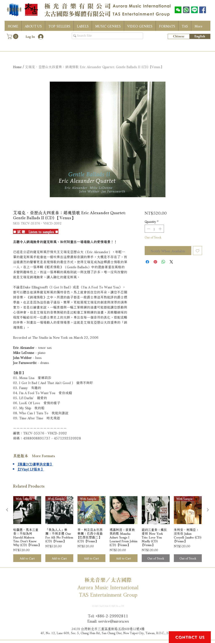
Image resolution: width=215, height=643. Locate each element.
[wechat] (178, 10)
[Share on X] (171, 261)
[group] (107, 529)
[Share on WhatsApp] (163, 261)
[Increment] (160, 229)
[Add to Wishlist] (197, 250)
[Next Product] (207, 509)
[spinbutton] (154, 229)
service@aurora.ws (113, 621)
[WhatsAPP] (186, 10)
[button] (13, 36)
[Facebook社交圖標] (202, 10)
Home (17, 66)
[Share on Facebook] (147, 261)
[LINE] (194, 10)
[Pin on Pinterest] (155, 261)
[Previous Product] (7, 509)
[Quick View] (124, 510)
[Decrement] (148, 229)
